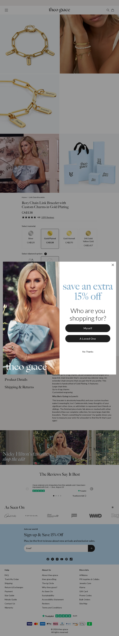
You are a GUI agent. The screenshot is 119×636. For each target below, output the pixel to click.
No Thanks (87, 351)
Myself (87, 328)
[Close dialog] (112, 264)
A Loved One (88, 338)
